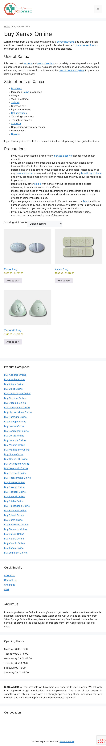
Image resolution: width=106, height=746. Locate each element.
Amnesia (16, 123)
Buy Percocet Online (15, 473)
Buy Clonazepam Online (17, 393)
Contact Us (10, 580)
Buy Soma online (13, 520)
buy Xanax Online (14, 548)
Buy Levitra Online (14, 426)
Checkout (9, 584)
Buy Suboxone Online (16, 524)
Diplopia (15, 134)
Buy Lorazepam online (16, 431)
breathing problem (91, 173)
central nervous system (71, 70)
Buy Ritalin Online (13, 501)
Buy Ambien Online (14, 379)
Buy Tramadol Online (15, 529)
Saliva (26, 92)
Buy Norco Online (13, 454)
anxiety (28, 63)
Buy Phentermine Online (17, 477)
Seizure (15, 102)
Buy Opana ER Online (16, 459)
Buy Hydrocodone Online (18, 412)
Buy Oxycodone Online (16, 463)
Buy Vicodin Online (14, 543)
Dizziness (16, 88)
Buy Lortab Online (14, 435)
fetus (86, 201)
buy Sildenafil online (15, 510)
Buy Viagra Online (14, 538)
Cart (6, 589)
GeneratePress (67, 741)
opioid (37, 183)
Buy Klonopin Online (15, 421)
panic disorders (46, 63)
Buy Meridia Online (14, 445)
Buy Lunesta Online (15, 440)
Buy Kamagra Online (15, 417)
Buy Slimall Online (14, 515)
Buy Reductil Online (15, 491)
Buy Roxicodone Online (17, 505)
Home (7, 26)
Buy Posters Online (14, 482)
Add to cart (12, 280)
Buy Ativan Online (14, 384)
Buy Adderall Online (15, 374)
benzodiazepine (65, 41)
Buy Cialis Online (13, 388)
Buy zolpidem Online (15, 552)
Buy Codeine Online (15, 398)
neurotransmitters (86, 45)
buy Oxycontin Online (16, 468)
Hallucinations (19, 113)
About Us (9, 575)
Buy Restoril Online (14, 496)
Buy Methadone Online (16, 449)
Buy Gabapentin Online (17, 407)
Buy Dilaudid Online (15, 403)
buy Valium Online (14, 534)
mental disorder (24, 173)
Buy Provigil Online (14, 487)
